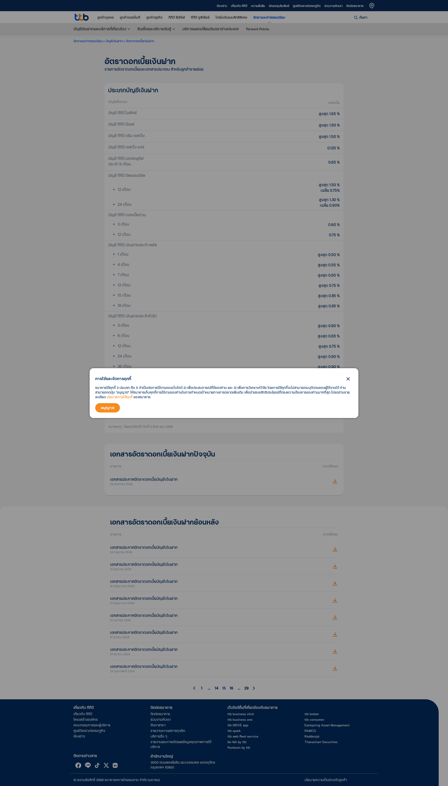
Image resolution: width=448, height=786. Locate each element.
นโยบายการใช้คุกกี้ (120, 397)
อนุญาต (107, 407)
